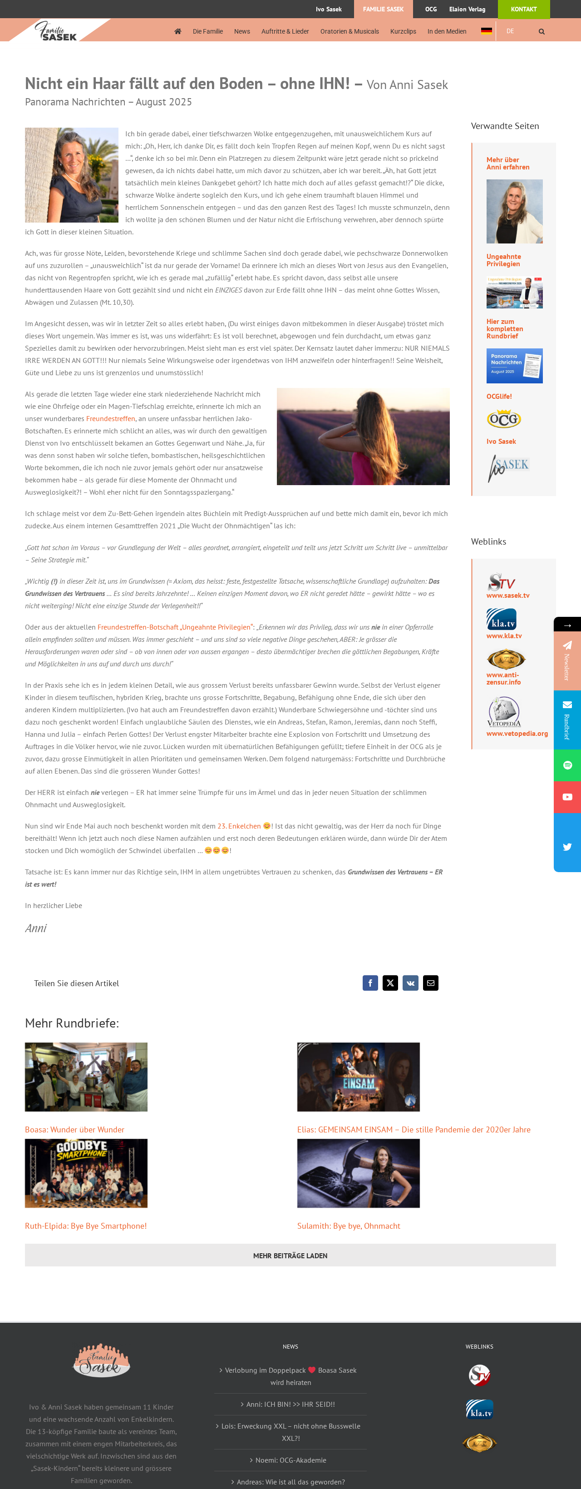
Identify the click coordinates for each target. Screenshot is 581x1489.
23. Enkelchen (239, 825)
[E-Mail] (431, 983)
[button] (542, 31)
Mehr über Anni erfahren (508, 163)
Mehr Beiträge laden (290, 1255)
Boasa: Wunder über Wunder (74, 1129)
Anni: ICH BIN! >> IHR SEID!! (290, 1404)
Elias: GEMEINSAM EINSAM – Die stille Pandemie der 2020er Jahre (414, 1129)
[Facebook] (370, 983)
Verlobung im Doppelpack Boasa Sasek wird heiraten (290, 1376)
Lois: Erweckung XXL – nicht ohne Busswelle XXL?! (291, 1432)
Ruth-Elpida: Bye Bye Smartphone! (86, 1226)
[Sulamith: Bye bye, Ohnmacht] (358, 1173)
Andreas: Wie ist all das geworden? (291, 1481)
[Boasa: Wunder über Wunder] (86, 1077)
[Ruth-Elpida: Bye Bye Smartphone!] (86, 1173)
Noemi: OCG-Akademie (291, 1459)
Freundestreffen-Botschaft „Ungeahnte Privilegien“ (175, 626)
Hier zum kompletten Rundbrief (505, 328)
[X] (390, 983)
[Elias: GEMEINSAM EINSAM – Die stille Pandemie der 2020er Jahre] (358, 1077)
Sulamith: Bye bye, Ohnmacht (348, 1226)
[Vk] (410, 983)
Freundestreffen (110, 418)
